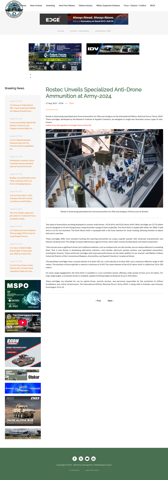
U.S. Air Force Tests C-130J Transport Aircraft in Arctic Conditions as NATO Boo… (21, 198)
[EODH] (23, 352)
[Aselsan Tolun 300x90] (23, 388)
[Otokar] (23, 374)
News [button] (24, 6)
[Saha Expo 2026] (55, 47)
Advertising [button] (50, 6)
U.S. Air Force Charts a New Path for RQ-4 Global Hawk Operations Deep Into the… (21, 268)
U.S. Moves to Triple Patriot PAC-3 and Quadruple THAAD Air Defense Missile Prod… (23, 108)
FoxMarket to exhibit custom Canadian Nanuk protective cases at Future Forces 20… (22, 163)
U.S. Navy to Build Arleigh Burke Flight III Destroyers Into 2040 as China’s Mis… (21, 251)
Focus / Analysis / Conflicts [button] (135, 6)
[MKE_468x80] (55, 66)
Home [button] (15, 6)
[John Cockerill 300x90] (23, 433)
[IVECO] (112, 48)
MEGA (152, 6)
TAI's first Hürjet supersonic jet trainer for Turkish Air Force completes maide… (23, 216)
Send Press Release (67, 6)
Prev (99, 301)
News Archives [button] (36, 6)
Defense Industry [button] (85, 6)
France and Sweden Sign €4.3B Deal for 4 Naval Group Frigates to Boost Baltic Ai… (22, 125)
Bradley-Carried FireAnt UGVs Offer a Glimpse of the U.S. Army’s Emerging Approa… (23, 181)
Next (110, 301)
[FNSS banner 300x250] (23, 411)
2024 (71, 103)
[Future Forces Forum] (55, 56)
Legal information (92, 470)
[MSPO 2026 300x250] (23, 295)
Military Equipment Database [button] (108, 6)
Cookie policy (74, 470)
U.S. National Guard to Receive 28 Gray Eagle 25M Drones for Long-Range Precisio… (23, 233)
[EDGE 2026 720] (84, 19)
